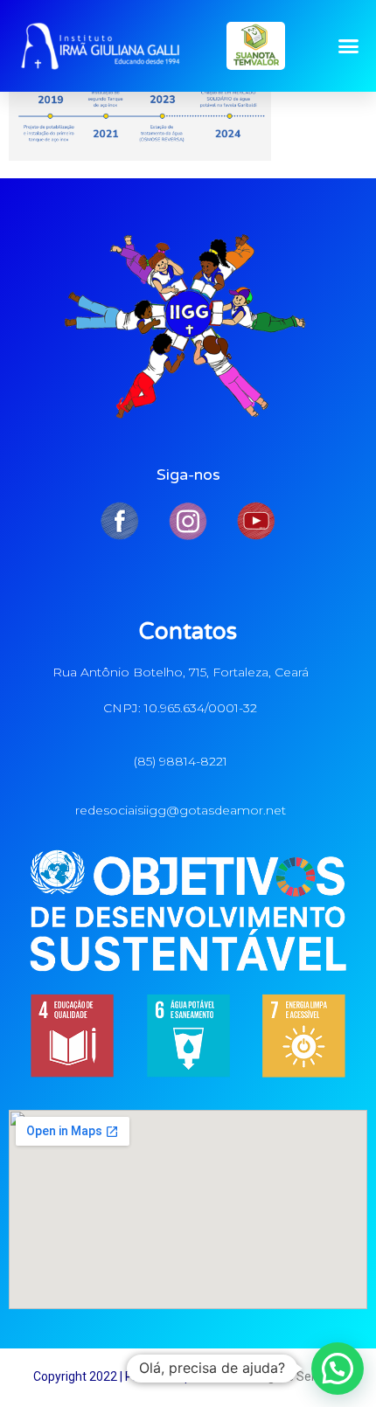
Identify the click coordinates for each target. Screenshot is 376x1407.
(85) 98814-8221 (180, 761)
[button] (349, 46)
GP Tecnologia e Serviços (274, 1376)
